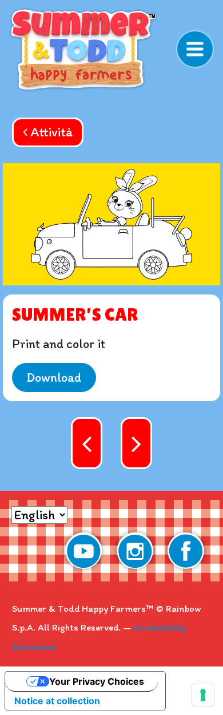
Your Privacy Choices (96, 681)
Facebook (186, 550)
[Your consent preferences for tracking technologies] (203, 695)
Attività (50, 132)
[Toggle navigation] (195, 49)
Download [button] (54, 377)
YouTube (83, 550)
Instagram (135, 550)
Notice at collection (57, 700)
